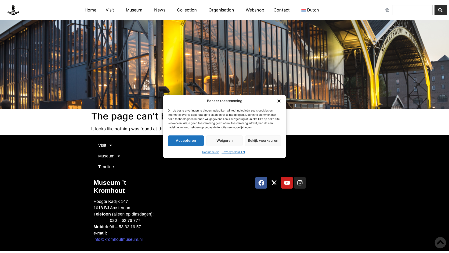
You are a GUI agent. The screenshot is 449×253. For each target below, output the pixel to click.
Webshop (255, 9)
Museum (134, 9)
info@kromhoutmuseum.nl (118, 239)
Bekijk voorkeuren (263, 140)
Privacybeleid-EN (233, 152)
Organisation (221, 9)
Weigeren (225, 140)
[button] (279, 101)
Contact (282, 9)
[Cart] (387, 10)
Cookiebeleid (210, 152)
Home (90, 9)
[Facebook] (261, 183)
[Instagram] (300, 183)
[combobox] (412, 10)
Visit (110, 9)
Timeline (106, 166)
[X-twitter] (274, 183)
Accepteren (186, 140)
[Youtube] (287, 183)
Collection (187, 9)
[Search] (441, 10)
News (159, 9)
